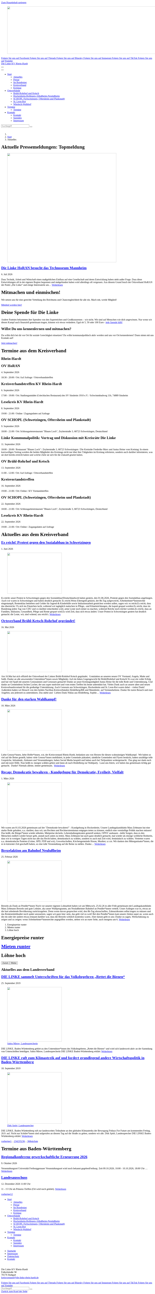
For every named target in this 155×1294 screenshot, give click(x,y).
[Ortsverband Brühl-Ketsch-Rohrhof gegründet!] (77, 652)
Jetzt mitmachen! (9, 343)
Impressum (18, 120)
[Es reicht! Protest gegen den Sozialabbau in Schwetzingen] (77, 573)
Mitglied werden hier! (11, 305)
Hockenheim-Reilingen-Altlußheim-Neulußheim (36, 96)
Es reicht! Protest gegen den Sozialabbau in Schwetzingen (46, 542)
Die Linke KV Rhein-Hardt (14, 63)
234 (16, 1141)
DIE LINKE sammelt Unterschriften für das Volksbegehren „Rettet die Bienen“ (63, 977)
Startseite (11, 1251)
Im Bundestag (20, 82)
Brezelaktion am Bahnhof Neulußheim (31, 850)
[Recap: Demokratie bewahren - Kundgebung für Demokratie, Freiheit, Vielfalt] (77, 803)
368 (29, 1141)
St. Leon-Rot (19, 101)
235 (19, 1141)
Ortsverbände (13, 90)
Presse (16, 79)
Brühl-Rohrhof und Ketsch (26, 93)
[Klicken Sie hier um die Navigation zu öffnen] (2, 69)
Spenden (17, 118)
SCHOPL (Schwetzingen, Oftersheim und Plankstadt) (39, 98)
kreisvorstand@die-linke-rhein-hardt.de (20, 1277)
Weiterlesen (57, 285)
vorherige (5, 1141)
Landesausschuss (14, 1177)
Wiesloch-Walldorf (22, 104)
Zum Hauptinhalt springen (13, 2)
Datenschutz (13, 1256)
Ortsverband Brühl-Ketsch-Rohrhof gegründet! (38, 621)
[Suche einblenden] (2, 67)
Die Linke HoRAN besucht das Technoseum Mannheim (44, 268)
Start (9, 74)
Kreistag (17, 88)
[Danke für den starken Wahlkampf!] (77, 730)
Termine (11, 107)
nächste (34, 1141)
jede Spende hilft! (114, 322)
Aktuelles (17, 77)
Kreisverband (19, 85)
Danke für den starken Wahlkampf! (28, 699)
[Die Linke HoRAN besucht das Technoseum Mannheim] (77, 208)
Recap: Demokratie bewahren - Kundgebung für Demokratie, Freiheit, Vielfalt (62, 772)
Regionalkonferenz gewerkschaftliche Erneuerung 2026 (44, 1157)
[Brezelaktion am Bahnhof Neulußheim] (77, 881)
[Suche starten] (31, 126)
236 (23, 1141)
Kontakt (11, 112)
